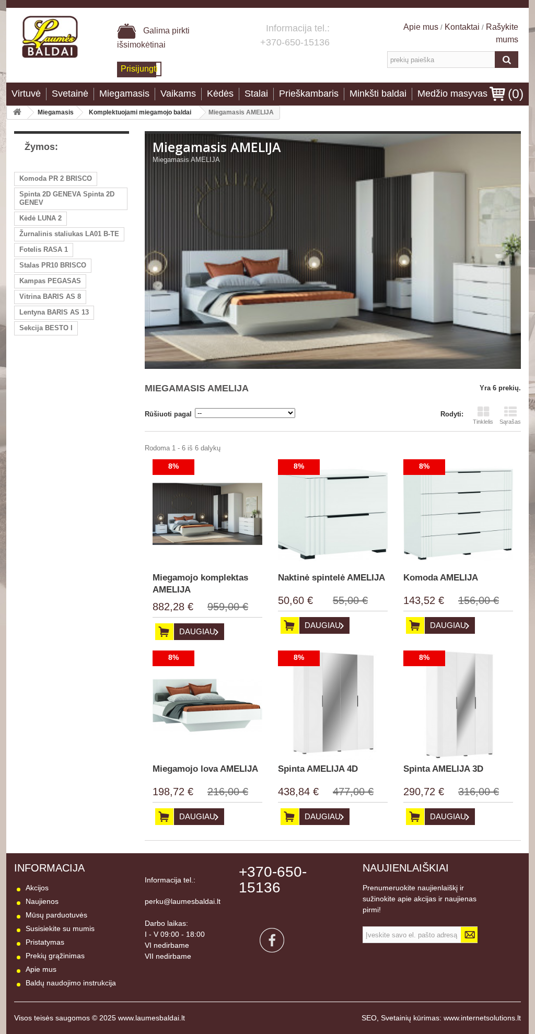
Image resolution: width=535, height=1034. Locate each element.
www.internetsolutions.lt (482, 1018)
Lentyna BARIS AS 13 (54, 312)
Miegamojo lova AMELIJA (205, 769)
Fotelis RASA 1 (43, 249)
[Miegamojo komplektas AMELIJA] (207, 514)
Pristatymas (45, 942)
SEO (369, 1018)
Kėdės (220, 93)
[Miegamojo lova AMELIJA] (207, 705)
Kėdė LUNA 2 (40, 218)
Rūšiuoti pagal (168, 414)
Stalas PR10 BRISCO (52, 265)
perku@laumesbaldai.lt (182, 901)
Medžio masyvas (452, 93)
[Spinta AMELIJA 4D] (333, 705)
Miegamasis (124, 93)
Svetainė (70, 93)
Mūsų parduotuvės (56, 915)
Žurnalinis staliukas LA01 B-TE (69, 234)
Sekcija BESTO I (46, 328)
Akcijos (37, 888)
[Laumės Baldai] (50, 37)
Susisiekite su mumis (60, 928)
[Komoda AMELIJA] (458, 514)
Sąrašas (510, 422)
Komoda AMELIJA (440, 578)
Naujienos (42, 901)
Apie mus (421, 26)
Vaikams (178, 93)
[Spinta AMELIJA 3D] (458, 705)
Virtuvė (26, 93)
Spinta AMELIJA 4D (318, 769)
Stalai (256, 93)
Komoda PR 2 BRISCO (55, 178)
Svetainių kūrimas (410, 1018)
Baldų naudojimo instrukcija (71, 983)
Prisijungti (139, 68)
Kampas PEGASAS (50, 281)
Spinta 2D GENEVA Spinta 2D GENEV (66, 198)
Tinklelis (483, 422)
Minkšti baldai (378, 93)
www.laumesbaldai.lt (151, 1018)
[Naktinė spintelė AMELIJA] (333, 514)
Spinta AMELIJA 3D (443, 769)
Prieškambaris (309, 93)
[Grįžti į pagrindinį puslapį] (17, 112)
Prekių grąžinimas (55, 955)
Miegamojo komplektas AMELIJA (200, 584)
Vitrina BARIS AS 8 (50, 296)
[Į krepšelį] (164, 631)
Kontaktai (462, 26)
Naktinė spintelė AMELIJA (331, 578)
